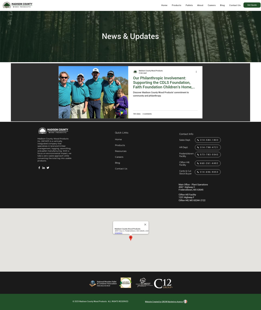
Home (118, 139)
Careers (119, 157)
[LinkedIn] (43, 167)
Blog (117, 163)
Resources (120, 151)
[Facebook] (39, 167)
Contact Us (121, 168)
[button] (200, 5)
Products (120, 145)
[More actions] (197, 71)
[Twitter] (48, 167)
